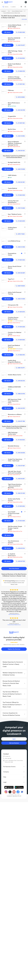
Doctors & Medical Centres (17, 11)
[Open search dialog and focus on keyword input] (2, 6)
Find (9, 11)
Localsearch (3, 11)
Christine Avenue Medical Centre (14, 624)
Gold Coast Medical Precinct (14, 614)
